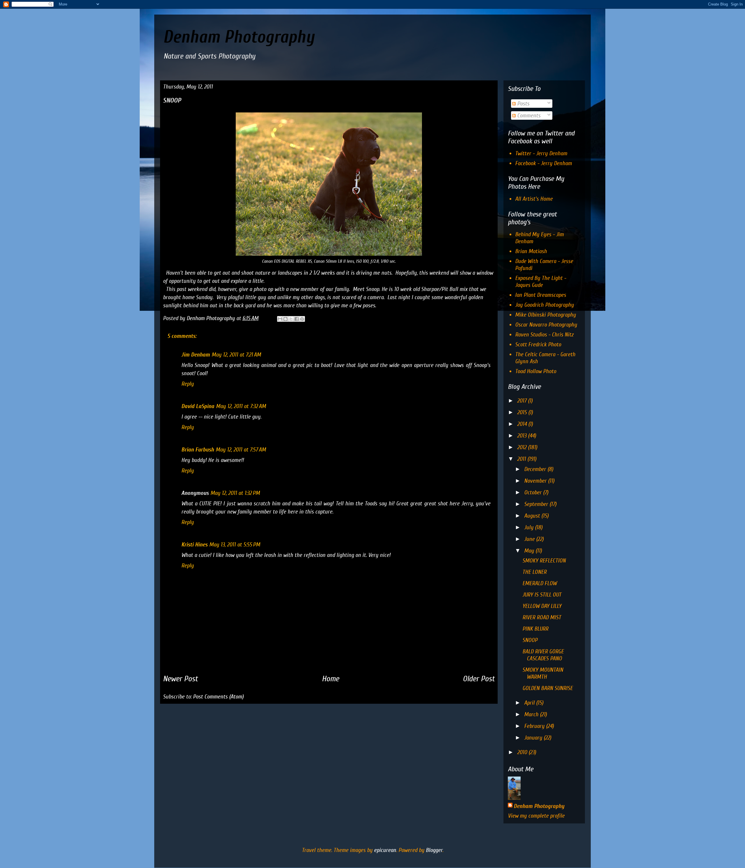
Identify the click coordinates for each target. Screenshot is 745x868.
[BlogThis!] (285, 319)
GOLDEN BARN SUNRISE (547, 688)
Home (330, 678)
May (529, 550)
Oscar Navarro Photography (546, 324)
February (535, 726)
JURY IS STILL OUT (541, 594)
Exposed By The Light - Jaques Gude (540, 281)
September (536, 504)
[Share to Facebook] (296, 319)
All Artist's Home (534, 198)
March (532, 714)
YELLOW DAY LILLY (541, 606)
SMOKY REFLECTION (544, 560)
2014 (522, 424)
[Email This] (280, 319)
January (534, 737)
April (530, 702)
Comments (528, 115)
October (533, 492)
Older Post (479, 678)
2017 (522, 400)
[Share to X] (291, 319)
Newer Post (180, 678)
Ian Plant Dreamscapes (540, 295)
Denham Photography (238, 37)
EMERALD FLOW (539, 583)
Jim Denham (195, 354)
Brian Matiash (531, 251)
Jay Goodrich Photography (544, 304)
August (532, 515)
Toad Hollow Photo (535, 371)
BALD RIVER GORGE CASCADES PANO (543, 655)
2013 (522, 435)
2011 (522, 459)
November (536, 480)
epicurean (385, 850)
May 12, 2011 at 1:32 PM (235, 493)
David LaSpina (197, 406)
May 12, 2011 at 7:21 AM (236, 354)
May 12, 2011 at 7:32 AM (241, 406)
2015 (522, 412)
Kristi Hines (194, 544)
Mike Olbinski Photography (545, 314)
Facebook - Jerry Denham (543, 163)
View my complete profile (536, 815)
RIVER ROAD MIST (541, 617)
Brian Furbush (197, 449)
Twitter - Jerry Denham (541, 153)
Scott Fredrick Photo (538, 344)
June (530, 539)
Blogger (434, 850)
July (529, 527)
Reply (187, 383)
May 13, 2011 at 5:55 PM (234, 544)
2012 (522, 447)
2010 (522, 752)
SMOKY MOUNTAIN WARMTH (542, 673)
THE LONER (534, 572)
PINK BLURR (535, 628)
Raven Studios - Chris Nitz (544, 334)
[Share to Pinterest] (302, 319)
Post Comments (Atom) (218, 696)
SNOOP (530, 640)
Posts (522, 103)
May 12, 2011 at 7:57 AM (241, 449)
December (535, 469)
